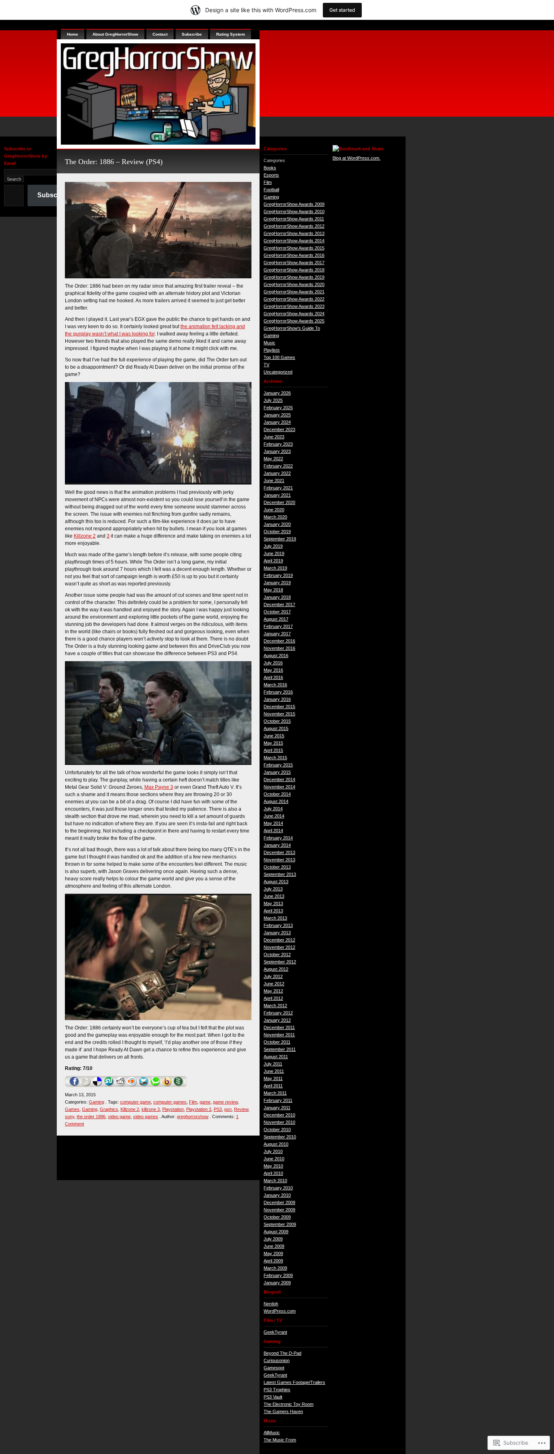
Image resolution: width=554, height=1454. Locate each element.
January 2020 (277, 524)
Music (269, 342)
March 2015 (275, 757)
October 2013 (277, 867)
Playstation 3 (198, 1109)
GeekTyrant (275, 1332)
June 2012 (274, 983)
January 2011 (277, 1107)
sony (69, 1116)
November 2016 (279, 648)
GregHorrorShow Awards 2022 (294, 299)
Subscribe (53, 195)
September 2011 (280, 1049)
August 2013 (276, 881)
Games (72, 1109)
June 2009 (274, 1246)
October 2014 (277, 794)
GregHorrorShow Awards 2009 (294, 204)
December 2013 (279, 852)
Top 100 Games (279, 357)
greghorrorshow (192, 1116)
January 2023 (277, 451)
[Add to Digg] (86, 1085)
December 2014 (279, 779)
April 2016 (273, 677)
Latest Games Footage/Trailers (294, 1382)
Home (72, 34)
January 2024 (277, 422)
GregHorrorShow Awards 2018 (294, 269)
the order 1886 (91, 1116)
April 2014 (273, 830)
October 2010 (277, 1129)
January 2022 (277, 473)
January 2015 (277, 772)
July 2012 (273, 976)
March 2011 (275, 1093)
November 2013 (279, 859)
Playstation (173, 1109)
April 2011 (273, 1085)
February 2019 (278, 575)
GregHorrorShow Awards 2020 (294, 284)
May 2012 (273, 991)
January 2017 (277, 633)
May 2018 (273, 589)
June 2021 (274, 480)
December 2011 (279, 1027)
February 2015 (278, 764)
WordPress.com (280, 1311)
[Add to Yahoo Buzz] (167, 1085)
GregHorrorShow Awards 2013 (294, 233)
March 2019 (275, 568)
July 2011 (273, 1063)
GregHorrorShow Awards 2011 (294, 218)
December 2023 (279, 429)
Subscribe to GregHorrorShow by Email (25, 156)
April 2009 (273, 1260)
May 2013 (273, 903)
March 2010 (275, 1180)
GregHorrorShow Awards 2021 (294, 291)
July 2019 (273, 546)
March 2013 (275, 918)
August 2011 (276, 1056)
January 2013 (277, 932)
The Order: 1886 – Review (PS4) (114, 162)
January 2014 (277, 845)
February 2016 (278, 692)
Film (193, 1102)
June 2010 (274, 1158)
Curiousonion (277, 1360)
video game (119, 1116)
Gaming (96, 1102)
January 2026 (277, 393)
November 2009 (279, 1209)
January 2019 (277, 582)
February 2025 (278, 407)
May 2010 (273, 1166)
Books (270, 167)
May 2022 (273, 458)
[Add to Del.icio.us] (97, 1085)
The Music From (280, 1439)
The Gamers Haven (283, 1411)
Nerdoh (271, 1303)
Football (271, 189)
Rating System (230, 34)
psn (228, 1109)
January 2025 (277, 414)
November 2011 (279, 1034)
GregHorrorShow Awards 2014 (294, 240)
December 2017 (279, 604)
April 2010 (273, 1173)
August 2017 (276, 619)
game (205, 1102)
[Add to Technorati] (155, 1085)
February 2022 (278, 465)
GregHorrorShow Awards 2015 (294, 248)
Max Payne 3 (158, 787)
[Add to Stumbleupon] (109, 1085)
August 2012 (276, 969)
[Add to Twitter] (144, 1085)
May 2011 (273, 1078)
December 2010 (279, 1114)
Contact (159, 34)
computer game (135, 1102)
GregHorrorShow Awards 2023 (294, 306)
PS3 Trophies (277, 1389)
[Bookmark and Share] (358, 148)
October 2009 (277, 1217)
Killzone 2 (85, 536)
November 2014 (279, 786)
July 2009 (273, 1238)
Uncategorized (278, 371)
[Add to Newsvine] (178, 1085)
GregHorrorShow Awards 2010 (294, 211)
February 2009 (278, 1275)
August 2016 (276, 655)
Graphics (109, 1109)
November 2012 (279, 947)
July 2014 (273, 808)
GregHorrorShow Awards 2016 (294, 255)
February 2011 (278, 1100)
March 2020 (275, 517)
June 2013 (274, 896)
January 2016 (277, 699)
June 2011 (274, 1071)
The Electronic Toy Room (289, 1404)
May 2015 (273, 743)
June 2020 (274, 509)
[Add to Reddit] (121, 1085)
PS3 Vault (273, 1396)
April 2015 (273, 750)
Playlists (272, 350)
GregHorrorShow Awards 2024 (294, 313)
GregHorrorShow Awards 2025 (294, 320)
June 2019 (274, 553)
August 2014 (276, 801)
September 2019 (280, 538)
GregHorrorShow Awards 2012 (294, 226)
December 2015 (279, 706)
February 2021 (278, 487)
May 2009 (273, 1253)
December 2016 (279, 640)
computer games (170, 1102)
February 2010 (278, 1187)
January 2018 (277, 597)
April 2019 (273, 560)
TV (266, 364)
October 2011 (277, 1042)
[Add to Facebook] (74, 1085)
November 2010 (279, 1122)
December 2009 (279, 1202)
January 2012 (277, 1020)
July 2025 (273, 400)
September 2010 (280, 1136)
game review (225, 1102)
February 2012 (278, 1012)
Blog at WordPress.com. (356, 158)
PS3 (218, 1109)
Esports (271, 175)
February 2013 (278, 925)
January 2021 (277, 495)
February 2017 (278, 626)
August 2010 (276, 1144)
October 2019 (277, 531)
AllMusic (272, 1432)
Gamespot (274, 1367)
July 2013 (273, 888)
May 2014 (273, 823)
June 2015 (274, 735)
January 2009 (277, 1282)
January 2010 (277, 1195)
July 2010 (273, 1151)
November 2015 (279, 713)
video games (145, 1116)
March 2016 (275, 684)
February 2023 (278, 444)
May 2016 (273, 670)
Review (241, 1109)
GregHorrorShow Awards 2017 (294, 262)
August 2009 (276, 1231)
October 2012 (277, 954)
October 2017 (277, 611)
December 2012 (279, 939)
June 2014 (274, 815)
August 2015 (276, 728)
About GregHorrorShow (115, 34)
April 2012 (273, 998)
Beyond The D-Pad (282, 1353)
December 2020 (279, 502)
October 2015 (277, 721)
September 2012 (280, 961)
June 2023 (274, 436)
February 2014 (278, 837)
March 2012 (275, 1005)
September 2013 (280, 874)
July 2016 (273, 662)
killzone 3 (151, 1109)
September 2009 (280, 1224)
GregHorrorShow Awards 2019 (294, 277)
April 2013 (273, 910)
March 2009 (275, 1268)
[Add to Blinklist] (132, 1085)
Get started (342, 10)
